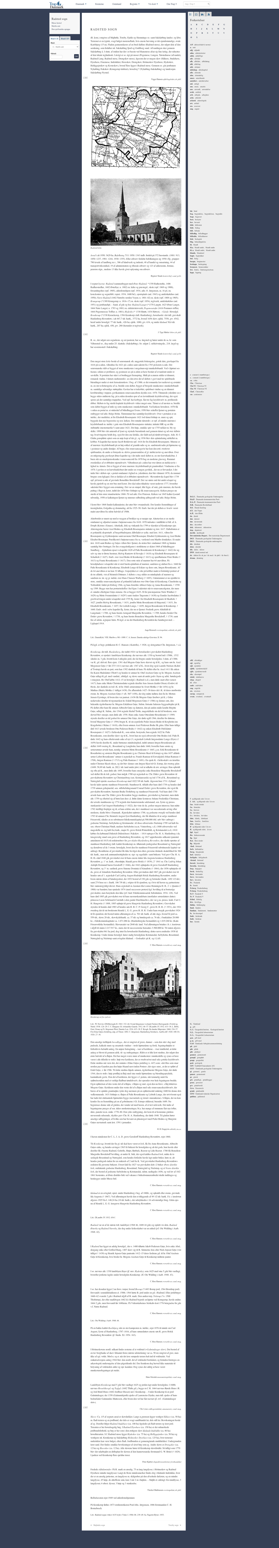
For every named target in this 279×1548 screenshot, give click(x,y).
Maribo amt (56, 26)
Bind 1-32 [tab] (54, 38)
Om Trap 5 (172, 3)
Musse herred (56, 23)
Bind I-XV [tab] (65, 38)
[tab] (190, 14)
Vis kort (152, 3)
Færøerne (99, 3)
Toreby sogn (173, 1525)
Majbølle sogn (99, 1525)
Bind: (53, 42)
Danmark (80, 3)
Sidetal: (53, 53)
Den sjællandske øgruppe (61, 29)
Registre (133, 3)
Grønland (116, 3)
